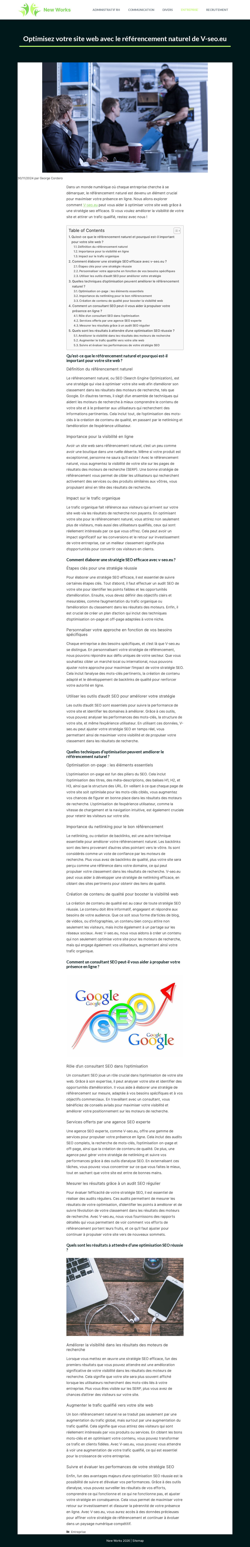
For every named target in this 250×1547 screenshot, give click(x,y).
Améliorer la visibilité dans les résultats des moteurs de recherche (124, 335)
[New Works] (30, 10)
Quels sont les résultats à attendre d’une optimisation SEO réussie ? (123, 331)
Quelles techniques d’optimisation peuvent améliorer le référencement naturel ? (125, 283)
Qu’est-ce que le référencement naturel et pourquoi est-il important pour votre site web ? (122, 239)
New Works (57, 10)
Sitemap (138, 1541)
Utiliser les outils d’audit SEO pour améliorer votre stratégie (120, 276)
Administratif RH (106, 10)
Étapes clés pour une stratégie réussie (105, 266)
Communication (141, 10)
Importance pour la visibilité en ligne (104, 251)
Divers (167, 10)
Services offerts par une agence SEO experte (110, 320)
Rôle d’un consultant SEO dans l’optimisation (109, 316)
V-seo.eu (90, 205)
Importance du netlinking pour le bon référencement (115, 296)
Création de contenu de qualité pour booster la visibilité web (121, 301)
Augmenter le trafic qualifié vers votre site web (111, 340)
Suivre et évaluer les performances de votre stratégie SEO (119, 345)
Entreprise (189, 10)
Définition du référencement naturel (103, 247)
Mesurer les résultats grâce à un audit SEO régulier (114, 325)
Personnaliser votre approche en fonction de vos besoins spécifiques (127, 271)
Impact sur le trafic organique (99, 256)
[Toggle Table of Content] (175, 230)
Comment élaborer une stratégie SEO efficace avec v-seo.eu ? (119, 261)
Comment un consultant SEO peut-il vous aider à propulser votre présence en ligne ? (121, 308)
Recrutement (217, 10)
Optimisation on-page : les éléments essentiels (111, 291)
